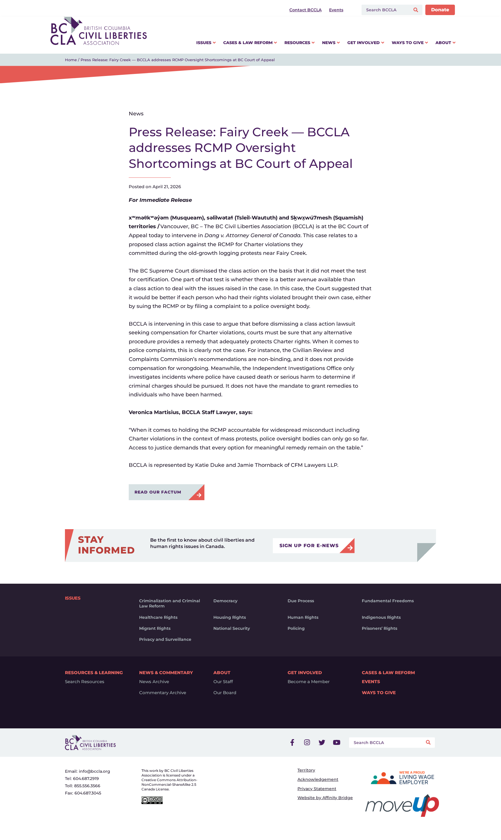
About (221, 672)
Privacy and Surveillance (165, 639)
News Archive (154, 681)
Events (371, 681)
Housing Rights (229, 617)
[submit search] (416, 10)
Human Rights (303, 617)
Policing (296, 628)
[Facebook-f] (292, 742)
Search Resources (84, 681)
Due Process (301, 600)
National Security (231, 628)
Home (71, 59)
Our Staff (223, 681)
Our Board (224, 692)
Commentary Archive (162, 692)
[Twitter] (321, 742)
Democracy (225, 600)
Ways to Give (379, 692)
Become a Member (309, 681)
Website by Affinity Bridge (325, 797)
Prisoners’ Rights (379, 628)
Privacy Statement (316, 788)
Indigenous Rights (381, 617)
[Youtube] (336, 742)
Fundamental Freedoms (388, 600)
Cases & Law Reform (388, 672)
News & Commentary (166, 672)
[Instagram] (307, 742)
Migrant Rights (154, 628)
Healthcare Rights (158, 617)
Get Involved (305, 672)
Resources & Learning (94, 672)
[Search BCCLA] (385, 10)
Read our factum (159, 492)
